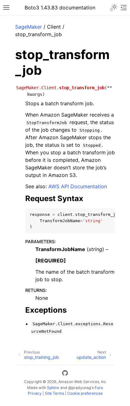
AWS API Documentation (77, 186)
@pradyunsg (79, 387)
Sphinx (53, 387)
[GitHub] (65, 374)
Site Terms (54, 393)
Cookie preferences (85, 393)
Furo (99, 387)
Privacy (35, 393)
